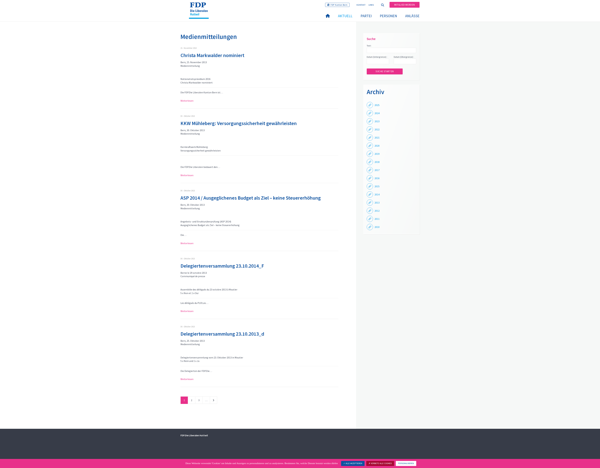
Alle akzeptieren (353, 463)
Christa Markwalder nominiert (212, 55)
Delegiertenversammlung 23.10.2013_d (222, 334)
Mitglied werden (404, 4)
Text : (369, 45)
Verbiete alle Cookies (381, 463)
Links (371, 4)
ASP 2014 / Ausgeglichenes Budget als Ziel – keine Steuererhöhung (250, 198)
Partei (366, 15)
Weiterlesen (186, 100)
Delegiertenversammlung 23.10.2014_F (222, 266)
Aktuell (345, 15)
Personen (388, 15)
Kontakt (361, 4)
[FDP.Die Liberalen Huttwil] (200, 6)
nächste (213, 401)
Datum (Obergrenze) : (404, 56)
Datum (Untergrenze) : (377, 56)
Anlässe (412, 15)
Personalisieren (406, 463)
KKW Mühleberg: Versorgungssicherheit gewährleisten (238, 123)
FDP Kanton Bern (339, 4)
